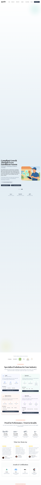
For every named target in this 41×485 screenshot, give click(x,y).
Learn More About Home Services (10, 411)
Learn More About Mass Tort (30, 412)
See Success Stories (17, 185)
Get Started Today (5, 185)
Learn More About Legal (10, 390)
